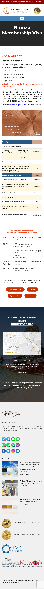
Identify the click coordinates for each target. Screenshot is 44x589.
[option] (22, 350)
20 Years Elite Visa (22, 350)
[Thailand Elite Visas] (22, 10)
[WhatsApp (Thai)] (8, 445)
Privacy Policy (14, 582)
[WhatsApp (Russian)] (13, 445)
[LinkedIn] (18, 451)
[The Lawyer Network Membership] (22, 562)
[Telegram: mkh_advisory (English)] (4, 439)
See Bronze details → (31, 3)
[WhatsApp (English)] (4, 445)
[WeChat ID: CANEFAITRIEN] (13, 439)
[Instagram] (13, 451)
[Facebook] (4, 451)
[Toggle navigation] (22, 18)
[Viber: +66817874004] (18, 445)
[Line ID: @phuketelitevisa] (18, 439)
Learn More (22, 365)
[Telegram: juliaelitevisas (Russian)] (8, 439)
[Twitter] (8, 451)
